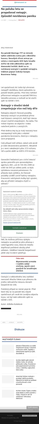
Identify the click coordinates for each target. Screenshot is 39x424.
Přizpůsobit (19, 233)
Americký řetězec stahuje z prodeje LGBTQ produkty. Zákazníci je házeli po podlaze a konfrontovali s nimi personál (26, 380)
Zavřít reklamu (33, 407)
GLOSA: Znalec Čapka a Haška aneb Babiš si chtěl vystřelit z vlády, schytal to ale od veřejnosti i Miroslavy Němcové (26, 394)
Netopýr (20, 322)
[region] (19, 212)
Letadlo (11, 322)
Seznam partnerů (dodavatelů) (11, 222)
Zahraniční (21, 20)
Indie (3, 322)
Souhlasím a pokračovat (19, 228)
